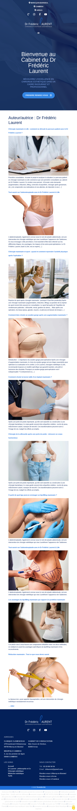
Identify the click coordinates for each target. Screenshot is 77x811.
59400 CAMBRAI (10, 757)
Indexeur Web (7, 792)
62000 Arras (33, 747)
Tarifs (10, 776)
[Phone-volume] (28, 14)
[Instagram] (34, 14)
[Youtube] (45, 14)
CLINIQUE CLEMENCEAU (14, 741)
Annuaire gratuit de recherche (31, 792)
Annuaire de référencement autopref (29, 797)
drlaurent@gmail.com (54, 769)
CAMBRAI (39, 6)
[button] (38, 32)
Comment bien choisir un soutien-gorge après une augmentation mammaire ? (37, 315)
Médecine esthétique (16, 773)
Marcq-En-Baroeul (39, 3)
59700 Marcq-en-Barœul (13, 747)
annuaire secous (40, 806)
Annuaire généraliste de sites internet (50, 801)
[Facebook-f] (40, 14)
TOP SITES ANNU (52, 794)
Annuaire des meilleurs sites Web (20, 806)
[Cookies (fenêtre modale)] (73, 807)
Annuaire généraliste (52, 797)
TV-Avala (63, 804)
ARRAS (39, 10)
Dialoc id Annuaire (46, 799)
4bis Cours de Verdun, (37, 744)
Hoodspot (63, 806)
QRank (16, 792)
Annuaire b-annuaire (30, 799)
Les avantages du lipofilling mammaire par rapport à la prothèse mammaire (36, 600)
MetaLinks (64, 794)
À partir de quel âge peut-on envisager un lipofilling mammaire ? (32, 495)
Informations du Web (13, 799)
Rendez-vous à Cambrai (49, 779)
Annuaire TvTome (36, 804)
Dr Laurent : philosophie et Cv (19, 769)
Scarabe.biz (41, 787)
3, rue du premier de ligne (14, 754)
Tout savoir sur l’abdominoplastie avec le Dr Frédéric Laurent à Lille (34, 192)
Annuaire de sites (61, 799)
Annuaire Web (53, 806)
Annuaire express (27, 801)
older (11, 706)
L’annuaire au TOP (51, 804)
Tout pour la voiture (51, 792)
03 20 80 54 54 (49, 766)
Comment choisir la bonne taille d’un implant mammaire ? (30, 377)
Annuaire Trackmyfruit (20, 804)
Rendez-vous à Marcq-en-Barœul (53, 773)
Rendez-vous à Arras (48, 776)
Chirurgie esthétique (16, 771)
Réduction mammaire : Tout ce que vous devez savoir (28, 654)
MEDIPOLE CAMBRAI (12, 751)
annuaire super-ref (37, 794)
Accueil (11, 766)
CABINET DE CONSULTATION (40, 741)
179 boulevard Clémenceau (15, 744)
